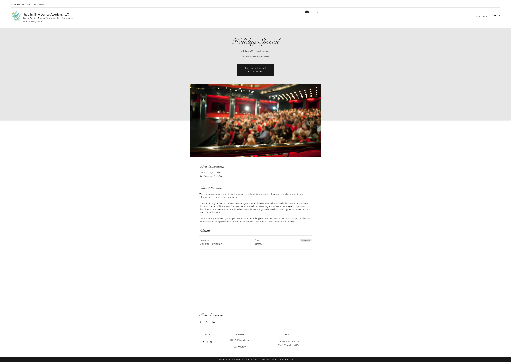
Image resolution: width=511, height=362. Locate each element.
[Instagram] (499, 16)
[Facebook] (491, 16)
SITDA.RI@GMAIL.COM (20, 4)
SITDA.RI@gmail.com (240, 340)
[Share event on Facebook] (200, 322)
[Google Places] (495, 16)
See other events (255, 71)
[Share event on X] (207, 322)
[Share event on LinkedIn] (214, 322)
